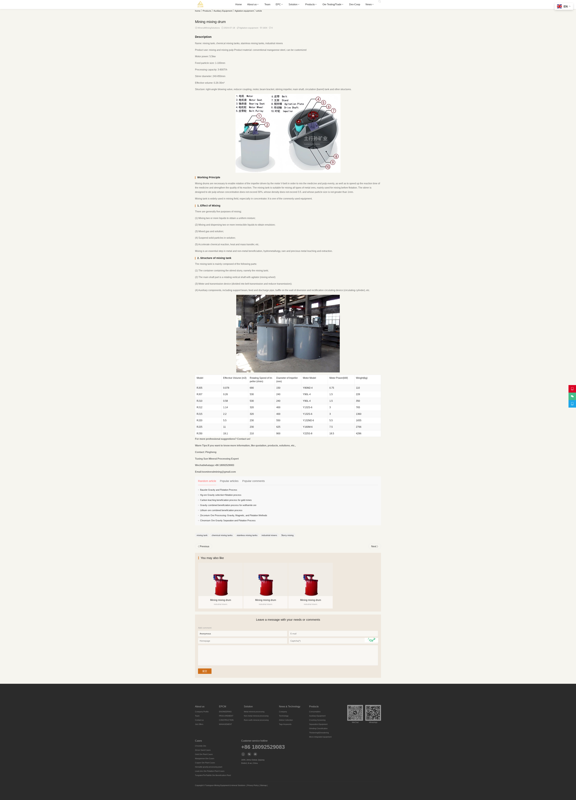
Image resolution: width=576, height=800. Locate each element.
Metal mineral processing (254, 712)
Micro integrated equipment (320, 737)
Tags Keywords (285, 724)
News (369, 4)
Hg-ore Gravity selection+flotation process (220, 495)
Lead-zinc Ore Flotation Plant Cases (209, 771)
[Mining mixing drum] (220, 579)
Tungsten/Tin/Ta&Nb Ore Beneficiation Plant (213, 775)
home (197, 11)
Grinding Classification (318, 728)
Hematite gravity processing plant (208, 767)
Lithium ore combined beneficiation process (221, 510)
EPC (278, 4)
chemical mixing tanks (222, 535)
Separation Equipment (318, 724)
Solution (293, 4)
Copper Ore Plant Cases (205, 763)
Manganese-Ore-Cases (204, 758)
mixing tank (202, 535)
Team (267, 4)
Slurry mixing (287, 535)
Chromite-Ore (200, 746)
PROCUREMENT (226, 716)
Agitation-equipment (244, 11)
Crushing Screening (317, 720)
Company (283, 712)
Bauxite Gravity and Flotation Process (218, 490)
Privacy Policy (253, 785)
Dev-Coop (354, 4)
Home (238, 4)
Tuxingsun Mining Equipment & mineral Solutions (225, 785)
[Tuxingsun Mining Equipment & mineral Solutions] (200, 4)
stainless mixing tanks (247, 535)
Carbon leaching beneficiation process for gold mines (226, 500)
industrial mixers (269, 535)
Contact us (199, 720)
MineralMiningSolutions (209, 28)
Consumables (315, 712)
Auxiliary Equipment (223, 11)
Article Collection (286, 720)
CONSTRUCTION (226, 720)
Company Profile (202, 712)
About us (252, 4)
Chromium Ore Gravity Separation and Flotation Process (228, 520)
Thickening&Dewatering (319, 733)
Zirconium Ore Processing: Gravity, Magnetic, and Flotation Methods (233, 515)
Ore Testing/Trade (331, 4)
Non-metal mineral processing (256, 716)
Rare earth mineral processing (256, 720)
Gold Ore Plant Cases (204, 754)
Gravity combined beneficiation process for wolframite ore (228, 505)
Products (310, 4)
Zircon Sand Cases (203, 750)
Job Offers (199, 724)
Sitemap (263, 785)
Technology (283, 716)
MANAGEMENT (225, 724)
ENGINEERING (225, 712)
